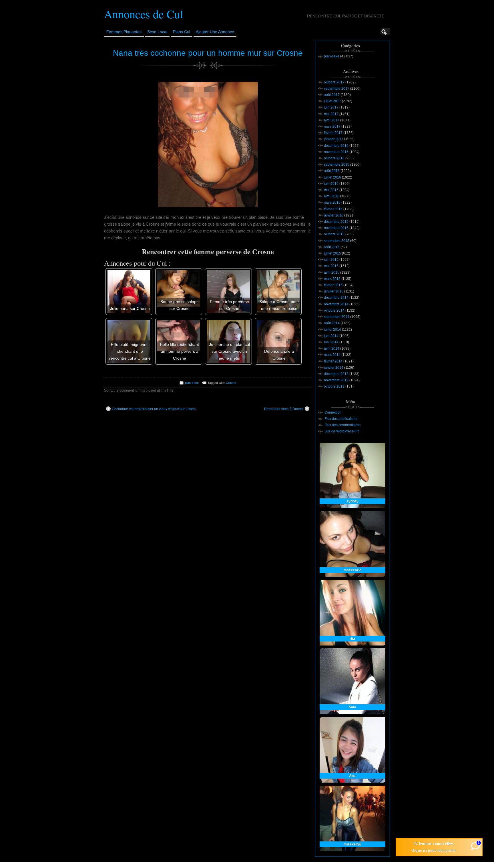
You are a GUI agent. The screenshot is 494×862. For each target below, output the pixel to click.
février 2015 (333, 285)
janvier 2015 (333, 291)
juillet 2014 (332, 330)
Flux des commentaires (342, 425)
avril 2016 (331, 196)
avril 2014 (331, 348)
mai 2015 (331, 266)
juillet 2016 (332, 177)
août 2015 (332, 247)
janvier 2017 (333, 139)
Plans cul (181, 31)
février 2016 (333, 209)
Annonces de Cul (143, 13)
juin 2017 (331, 107)
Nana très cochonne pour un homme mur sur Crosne (208, 53)
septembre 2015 (336, 241)
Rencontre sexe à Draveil (284, 409)
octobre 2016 (334, 158)
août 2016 (332, 171)
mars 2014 (332, 355)
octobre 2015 (334, 234)
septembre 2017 (336, 89)
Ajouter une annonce (215, 31)
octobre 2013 (334, 386)
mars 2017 (332, 127)
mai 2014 (331, 342)
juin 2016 (331, 184)
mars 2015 (332, 279)
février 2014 (333, 361)
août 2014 (332, 323)
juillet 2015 (332, 253)
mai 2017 (331, 114)
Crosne (231, 382)
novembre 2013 (336, 380)
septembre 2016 (336, 165)
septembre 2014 (336, 317)
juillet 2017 (332, 101)
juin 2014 (331, 336)
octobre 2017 (334, 82)
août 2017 (332, 95)
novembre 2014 (336, 304)
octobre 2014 (334, 310)
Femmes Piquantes (124, 31)
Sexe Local (157, 31)
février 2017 (333, 133)
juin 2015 (331, 260)
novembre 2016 (336, 152)
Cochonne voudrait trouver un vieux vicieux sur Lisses (154, 409)
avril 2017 (331, 120)
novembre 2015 (336, 228)
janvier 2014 (333, 368)
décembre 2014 (336, 298)
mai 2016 (331, 190)
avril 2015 (331, 272)
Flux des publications (340, 419)
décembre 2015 (336, 222)
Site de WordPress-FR (341, 431)
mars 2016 (332, 203)
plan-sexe (192, 382)
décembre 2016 (336, 146)
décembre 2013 (336, 374)
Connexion (333, 412)
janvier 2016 (333, 215)
